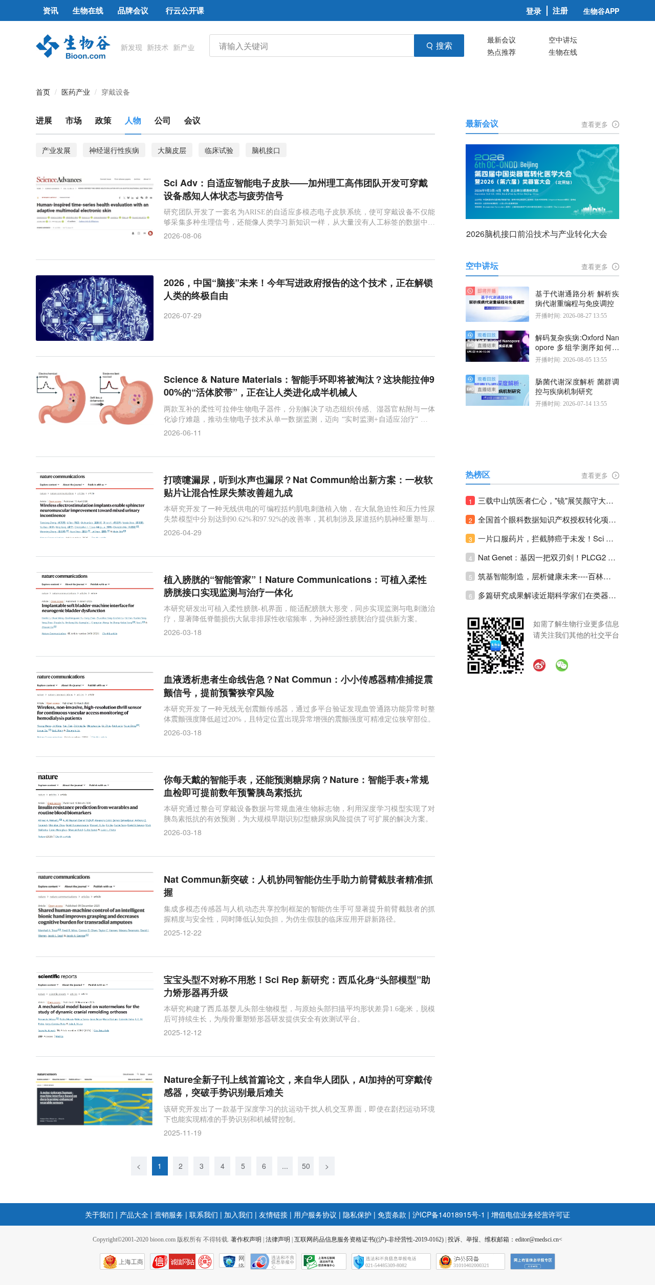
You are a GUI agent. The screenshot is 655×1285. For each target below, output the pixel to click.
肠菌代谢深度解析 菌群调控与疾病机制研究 (577, 387)
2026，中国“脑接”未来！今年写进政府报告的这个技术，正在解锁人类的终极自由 (298, 289)
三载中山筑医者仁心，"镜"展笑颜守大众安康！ (548, 500)
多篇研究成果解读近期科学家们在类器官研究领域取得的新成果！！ (548, 595)
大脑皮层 (172, 150)
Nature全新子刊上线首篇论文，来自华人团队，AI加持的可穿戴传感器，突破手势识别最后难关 (298, 1086)
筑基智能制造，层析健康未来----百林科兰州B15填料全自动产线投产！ (548, 576)
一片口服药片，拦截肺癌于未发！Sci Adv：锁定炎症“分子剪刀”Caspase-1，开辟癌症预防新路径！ (548, 538)
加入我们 (238, 1214)
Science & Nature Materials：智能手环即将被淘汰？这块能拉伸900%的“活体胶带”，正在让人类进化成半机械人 (299, 386)
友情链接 (273, 1214)
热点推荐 (501, 52)
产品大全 (134, 1214)
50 (306, 1166)
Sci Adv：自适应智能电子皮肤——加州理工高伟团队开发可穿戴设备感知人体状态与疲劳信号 (296, 189)
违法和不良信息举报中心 (273, 1261)
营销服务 (169, 1214)
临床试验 (219, 150)
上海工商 (131, 1262)
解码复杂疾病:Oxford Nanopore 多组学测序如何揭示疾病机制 (577, 343)
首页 (43, 91)
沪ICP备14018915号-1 (448, 1214)
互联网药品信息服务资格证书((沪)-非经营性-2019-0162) (369, 1239)
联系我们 (203, 1214)
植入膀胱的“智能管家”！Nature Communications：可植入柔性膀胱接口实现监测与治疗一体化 (295, 586)
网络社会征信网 (241, 1261)
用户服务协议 (315, 1214)
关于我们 (99, 1214)
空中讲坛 (563, 39)
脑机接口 (266, 150)
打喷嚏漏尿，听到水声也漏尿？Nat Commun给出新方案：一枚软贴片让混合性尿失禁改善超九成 (298, 486)
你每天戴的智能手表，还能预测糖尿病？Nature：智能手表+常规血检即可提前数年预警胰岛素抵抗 (296, 786)
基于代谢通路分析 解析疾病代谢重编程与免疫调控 (577, 299)
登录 (533, 11)
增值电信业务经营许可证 (530, 1214)
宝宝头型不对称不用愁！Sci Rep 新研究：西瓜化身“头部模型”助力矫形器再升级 (297, 986)
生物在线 (563, 52)
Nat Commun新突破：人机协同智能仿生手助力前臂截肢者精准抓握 (298, 886)
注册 (560, 10)
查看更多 (595, 124)
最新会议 (501, 39)
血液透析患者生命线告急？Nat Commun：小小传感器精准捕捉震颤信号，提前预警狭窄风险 (298, 686)
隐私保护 (357, 1214)
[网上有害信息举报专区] (532, 1261)
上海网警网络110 (182, 1261)
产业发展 (56, 150)
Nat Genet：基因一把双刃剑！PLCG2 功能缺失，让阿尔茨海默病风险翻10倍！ (548, 557)
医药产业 (75, 91)
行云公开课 (185, 10)
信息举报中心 (323, 1261)
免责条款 (392, 1214)
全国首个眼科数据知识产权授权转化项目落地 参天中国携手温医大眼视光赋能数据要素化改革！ (548, 519)
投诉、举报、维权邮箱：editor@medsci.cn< (505, 1239)
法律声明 (278, 1239)
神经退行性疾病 (114, 150)
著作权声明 (246, 1239)
